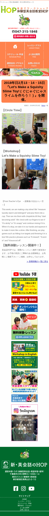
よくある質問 (24, 508)
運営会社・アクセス (25, 505)
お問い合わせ (24, 510)
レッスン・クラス (24, 501)
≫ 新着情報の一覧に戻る (37, 261)
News (43, 105)
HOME (24, 499)
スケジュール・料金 (25, 503)
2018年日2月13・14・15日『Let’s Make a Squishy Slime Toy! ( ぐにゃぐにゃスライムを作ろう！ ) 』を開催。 (25, 91)
